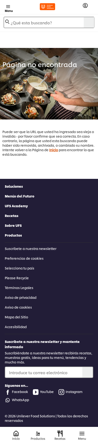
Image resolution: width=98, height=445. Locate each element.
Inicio (53, 149)
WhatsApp (20, 399)
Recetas (11, 215)
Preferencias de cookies (24, 258)
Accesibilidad (16, 326)
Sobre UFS (13, 225)
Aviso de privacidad (20, 297)
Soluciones (14, 186)
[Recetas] (60, 433)
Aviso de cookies (18, 307)
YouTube (47, 391)
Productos (13, 235)
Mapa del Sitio (16, 317)
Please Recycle (17, 277)
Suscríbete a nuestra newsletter (30, 248)
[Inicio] (16, 434)
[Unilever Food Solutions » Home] (47, 6)
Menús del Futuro (19, 196)
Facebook (20, 391)
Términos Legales (19, 287)
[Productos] (37, 433)
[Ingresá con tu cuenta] (85, 5)
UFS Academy (16, 205)
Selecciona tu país (19, 268)
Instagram (74, 391)
